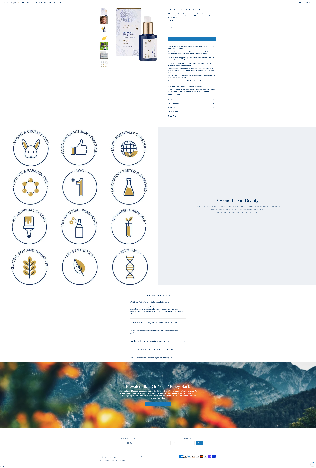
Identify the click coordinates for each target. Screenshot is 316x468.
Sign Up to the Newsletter (120, 456)
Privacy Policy (104, 457)
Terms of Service (163, 456)
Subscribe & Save (133, 456)
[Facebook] (300, 2)
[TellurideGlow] (10, 3)
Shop (101, 456)
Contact (150, 456)
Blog (140, 456)
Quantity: (170, 27)
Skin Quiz (52, 2)
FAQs (144, 456)
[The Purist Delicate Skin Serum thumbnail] (104, 12)
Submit (199, 442)
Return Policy (113, 457)
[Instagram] (302, 2)
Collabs (155, 456)
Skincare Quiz (108, 456)
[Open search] (307, 2)
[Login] (310, 3)
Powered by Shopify (120, 460)
